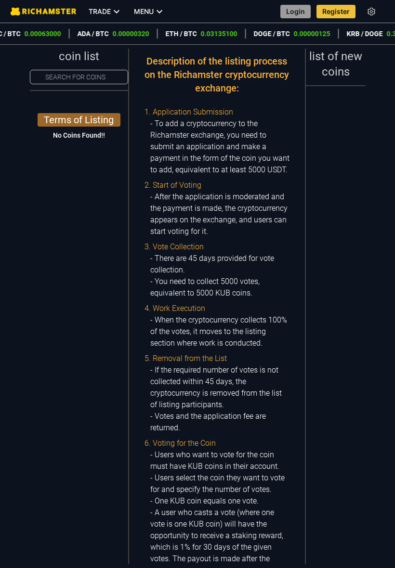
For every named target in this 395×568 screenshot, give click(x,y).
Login (295, 11)
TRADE (100, 11)
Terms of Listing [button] (79, 120)
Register (336, 11)
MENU (144, 11)
